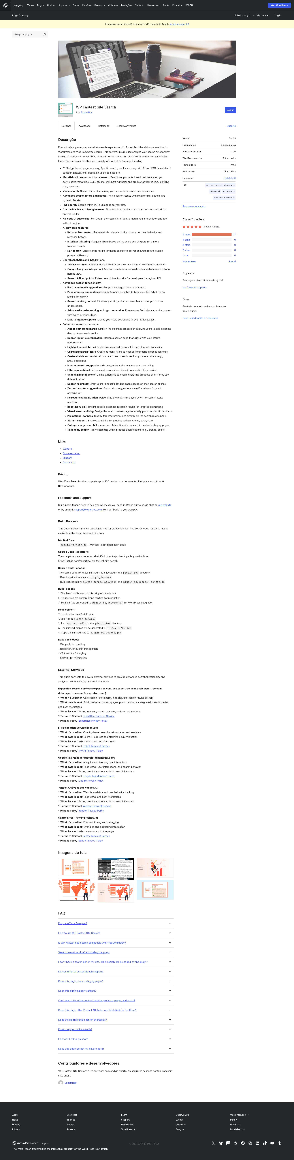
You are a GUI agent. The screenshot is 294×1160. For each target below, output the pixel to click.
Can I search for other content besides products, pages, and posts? (96, 1000)
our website (165, 504)
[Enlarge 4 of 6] (130, 886)
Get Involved (182, 1114)
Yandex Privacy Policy (91, 810)
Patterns (71, 1129)
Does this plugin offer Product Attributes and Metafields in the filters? (97, 1010)
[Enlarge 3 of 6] (130, 862)
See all (232, 261)
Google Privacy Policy (91, 780)
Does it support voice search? (75, 1029)
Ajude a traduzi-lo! (179, 24)
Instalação (103, 125)
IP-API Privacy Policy (91, 750)
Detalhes (66, 125)
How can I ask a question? (73, 1039)
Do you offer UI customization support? (80, 971)
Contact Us (69, 462)
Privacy (16, 1129)
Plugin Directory (20, 15)
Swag (180, 1129)
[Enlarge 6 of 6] (169, 884)
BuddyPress (237, 1129)
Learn (124, 1114)
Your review (189, 261)
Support (67, 457)
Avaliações (84, 125)
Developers (127, 1124)
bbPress (235, 1124)
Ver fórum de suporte (194, 287)
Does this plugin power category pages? (80, 981)
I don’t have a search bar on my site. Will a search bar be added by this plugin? (103, 962)
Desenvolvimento (126, 125)
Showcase (72, 1114)
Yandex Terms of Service (97, 806)
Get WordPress (279, 5)
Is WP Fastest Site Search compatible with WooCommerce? (92, 942)
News (15, 1119)
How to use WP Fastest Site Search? (79, 933)
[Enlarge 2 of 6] (90, 882)
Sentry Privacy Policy (91, 840)
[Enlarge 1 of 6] (90, 862)
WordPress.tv (129, 1129)
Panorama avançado (194, 206)
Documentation (71, 453)
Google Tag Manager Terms (98, 776)
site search (215, 191)
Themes (71, 1119)
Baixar (230, 110)
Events (179, 1119)
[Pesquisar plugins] (45, 34)
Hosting (16, 1124)
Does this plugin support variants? (77, 990)
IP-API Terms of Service (96, 746)
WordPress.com (239, 1114)
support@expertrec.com (88, 509)
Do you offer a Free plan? (72, 923)
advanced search (214, 185)
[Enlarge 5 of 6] (169, 862)
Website (67, 448)
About (15, 1114)
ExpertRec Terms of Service (99, 716)
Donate (181, 1124)
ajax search (229, 185)
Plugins (70, 1124)
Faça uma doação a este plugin (200, 318)
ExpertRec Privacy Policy (93, 720)
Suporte (231, 125)
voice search (229, 191)
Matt (233, 1119)
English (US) (230, 178)
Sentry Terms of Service (96, 836)
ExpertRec (87, 112)
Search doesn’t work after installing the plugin (83, 952)
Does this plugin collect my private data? (81, 1048)
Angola (44, 1143)
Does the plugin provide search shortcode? (82, 1019)
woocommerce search (224, 197)
